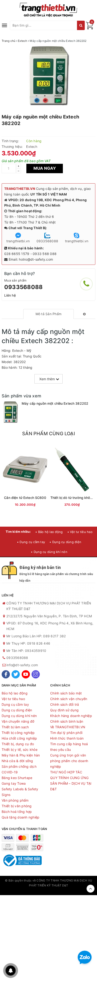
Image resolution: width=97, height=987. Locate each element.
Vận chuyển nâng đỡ (18, 721)
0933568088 (23, 287)
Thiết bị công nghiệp (18, 733)
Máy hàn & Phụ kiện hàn (21, 755)
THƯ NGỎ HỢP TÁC (66, 772)
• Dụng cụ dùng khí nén (49, 552)
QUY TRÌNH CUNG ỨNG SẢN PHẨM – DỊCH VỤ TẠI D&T (71, 783)
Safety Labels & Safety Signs (20, 792)
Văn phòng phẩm (15, 800)
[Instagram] (36, 674)
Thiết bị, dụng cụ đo (18, 744)
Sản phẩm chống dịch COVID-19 (19, 769)
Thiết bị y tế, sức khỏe (19, 750)
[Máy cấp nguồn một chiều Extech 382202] (10, 412)
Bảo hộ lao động (15, 693)
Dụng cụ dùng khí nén (19, 716)
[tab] (48, 314)
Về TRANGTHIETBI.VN (67, 727)
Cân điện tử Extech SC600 (25, 498)
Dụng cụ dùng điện (17, 710)
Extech (31, 147)
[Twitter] (16, 674)
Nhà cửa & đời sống (17, 761)
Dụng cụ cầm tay (15, 704)
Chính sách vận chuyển (68, 699)
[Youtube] (26, 674)
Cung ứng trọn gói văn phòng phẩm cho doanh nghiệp (69, 760)
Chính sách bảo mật (66, 693)
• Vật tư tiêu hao (80, 532)
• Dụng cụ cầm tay (31, 542)
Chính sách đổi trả (64, 704)
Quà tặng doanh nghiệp (20, 817)
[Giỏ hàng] (89, 28)
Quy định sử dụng (64, 710)
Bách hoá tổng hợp (17, 812)
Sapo (48, 890)
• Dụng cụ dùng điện (65, 542)
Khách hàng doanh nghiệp (71, 716)
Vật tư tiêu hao (13, 699)
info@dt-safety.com (22, 665)
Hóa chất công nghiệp (19, 738)
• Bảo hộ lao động (49, 532)
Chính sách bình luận (66, 721)
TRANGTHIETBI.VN (19, 189)
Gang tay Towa (14, 783)
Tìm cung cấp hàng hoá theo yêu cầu (69, 747)
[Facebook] (6, 674)
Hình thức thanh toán (67, 738)
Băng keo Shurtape (17, 778)
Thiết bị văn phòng (17, 806)
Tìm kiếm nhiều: (18, 531)
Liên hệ (10, 295)
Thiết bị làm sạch (15, 727)
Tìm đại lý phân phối (66, 733)
